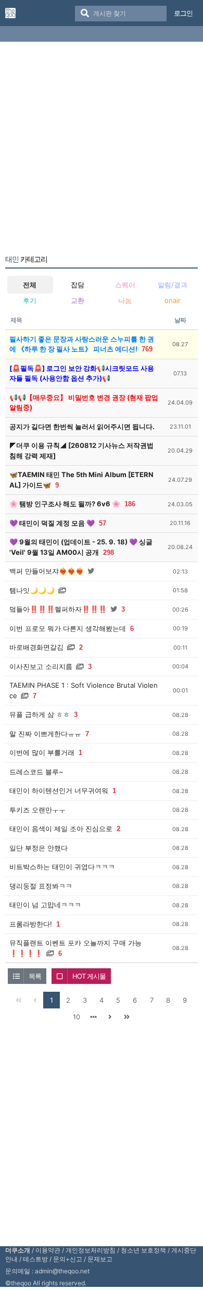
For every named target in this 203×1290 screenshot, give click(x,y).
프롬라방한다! (30, 924)
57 (102, 523)
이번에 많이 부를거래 (41, 752)
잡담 (77, 285)
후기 (29, 300)
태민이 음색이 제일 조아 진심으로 (60, 828)
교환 (77, 300)
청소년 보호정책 (143, 1250)
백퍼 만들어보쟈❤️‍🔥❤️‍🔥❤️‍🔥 (46, 571)
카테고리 (26, 259)
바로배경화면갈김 (36, 647)
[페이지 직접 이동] (93, 1016)
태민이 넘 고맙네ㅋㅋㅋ (45, 904)
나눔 (125, 300)
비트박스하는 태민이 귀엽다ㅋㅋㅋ (62, 866)
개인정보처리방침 (91, 1250)
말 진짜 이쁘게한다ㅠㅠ (45, 733)
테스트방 (35, 1259)
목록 (35, 976)
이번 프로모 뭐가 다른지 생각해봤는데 (67, 628)
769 (147, 349)
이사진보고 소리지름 (40, 666)
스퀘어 (125, 285)
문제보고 (99, 1259)
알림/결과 (172, 285)
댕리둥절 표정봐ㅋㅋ (40, 886)
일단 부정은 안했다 (38, 848)
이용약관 (47, 1250)
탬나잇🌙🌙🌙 (32, 590)
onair (172, 300)
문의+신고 (67, 1259)
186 (129, 504)
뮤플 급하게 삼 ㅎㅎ (39, 714)
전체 (29, 285)
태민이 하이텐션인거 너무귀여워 (58, 790)
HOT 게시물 (89, 976)
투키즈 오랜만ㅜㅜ (37, 810)
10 (76, 1017)
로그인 (183, 13)
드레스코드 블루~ (36, 772)
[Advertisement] (101, 150)
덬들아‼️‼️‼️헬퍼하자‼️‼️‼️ (58, 609)
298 (108, 552)
